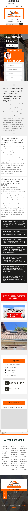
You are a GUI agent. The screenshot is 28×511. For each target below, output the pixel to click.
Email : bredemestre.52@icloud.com (14, 7)
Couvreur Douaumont (23, 460)
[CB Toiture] (14, 13)
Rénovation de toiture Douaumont (14, 455)
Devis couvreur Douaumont (14, 448)
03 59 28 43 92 (14, 1)
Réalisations (14, 50)
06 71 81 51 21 (14, 3)
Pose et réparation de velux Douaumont (5, 462)
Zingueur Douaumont (5, 447)
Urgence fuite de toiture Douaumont (23, 467)
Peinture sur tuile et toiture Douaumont (23, 454)
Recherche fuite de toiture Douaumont (5, 454)
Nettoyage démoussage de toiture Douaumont (14, 462)
